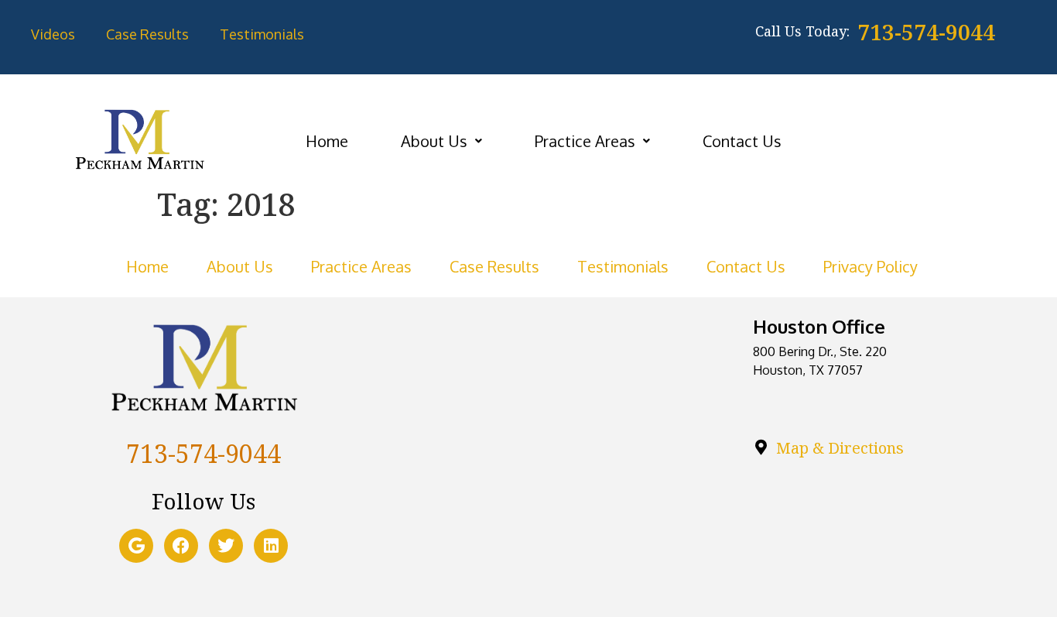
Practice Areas (585, 141)
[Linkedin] (271, 546)
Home (327, 141)
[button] (441, 141)
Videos (53, 34)
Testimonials (262, 34)
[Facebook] (181, 546)
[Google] (136, 546)
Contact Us (742, 141)
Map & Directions (840, 447)
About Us (434, 141)
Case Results (147, 34)
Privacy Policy (870, 266)
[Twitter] (226, 546)
